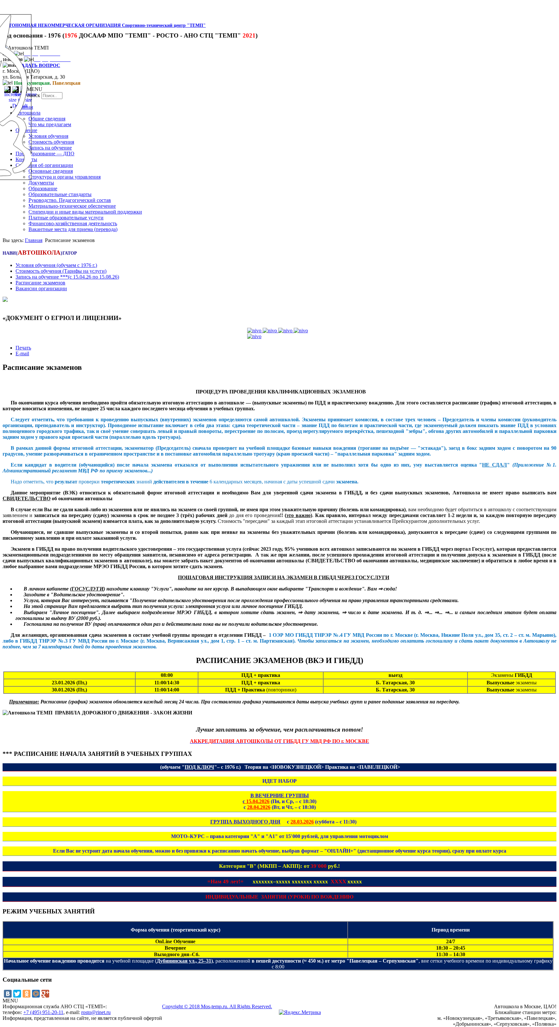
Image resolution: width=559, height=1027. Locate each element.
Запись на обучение (50, 147)
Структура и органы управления (64, 177)
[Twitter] (17, 994)
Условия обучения (48, 136)
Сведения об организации (44, 165)
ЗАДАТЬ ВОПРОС (39, 65)
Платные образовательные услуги (66, 217)
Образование (42, 188)
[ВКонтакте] (8, 994)
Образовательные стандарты (60, 194)
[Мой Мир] (36, 994)
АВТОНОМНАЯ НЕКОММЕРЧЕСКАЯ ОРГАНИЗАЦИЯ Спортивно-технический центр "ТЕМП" (104, 25)
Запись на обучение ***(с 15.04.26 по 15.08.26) (67, 277)
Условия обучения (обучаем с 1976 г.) (56, 265)
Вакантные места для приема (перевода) (72, 229)
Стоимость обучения (51, 142)
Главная (33, 240)
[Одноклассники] (26, 994)
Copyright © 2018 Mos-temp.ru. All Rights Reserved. (217, 1006)
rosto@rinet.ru (96, 1012)
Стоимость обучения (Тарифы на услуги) (61, 271)
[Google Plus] (45, 994)
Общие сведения (46, 118)
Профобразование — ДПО (45, 153)
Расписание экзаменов (40, 282)
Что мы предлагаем (49, 124)
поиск (33, 95)
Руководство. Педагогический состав (69, 200)
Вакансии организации (41, 288)
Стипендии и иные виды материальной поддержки (85, 212)
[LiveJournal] (55, 994)
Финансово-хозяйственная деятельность (72, 223)
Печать (23, 347)
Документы (41, 182)
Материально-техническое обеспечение (72, 206)
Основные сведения (50, 171)
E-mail (22, 353)
